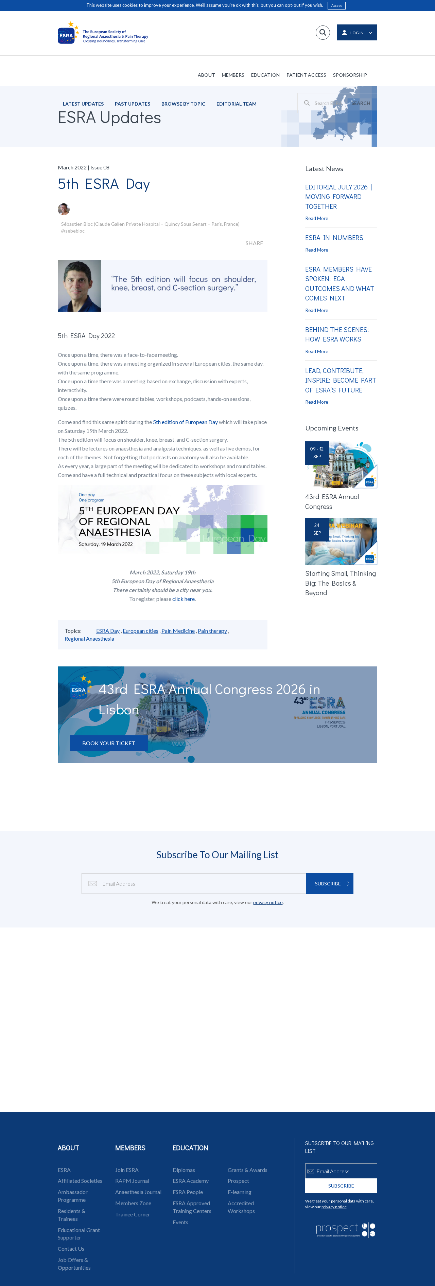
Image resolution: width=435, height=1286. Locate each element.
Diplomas (184, 1169)
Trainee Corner (132, 1214)
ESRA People (188, 1192)
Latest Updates (83, 104)
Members (233, 75)
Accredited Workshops (241, 1207)
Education (265, 75)
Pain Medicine (178, 630)
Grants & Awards (247, 1169)
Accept (336, 5)
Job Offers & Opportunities (74, 1263)
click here (183, 598)
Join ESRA (127, 1169)
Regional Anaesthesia (89, 638)
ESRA (64, 1169)
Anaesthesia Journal (138, 1192)
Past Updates (132, 104)
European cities (140, 630)
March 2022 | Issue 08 (83, 167)
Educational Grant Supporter (79, 1234)
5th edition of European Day (185, 422)
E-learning (239, 1192)
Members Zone (133, 1203)
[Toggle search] (323, 32)
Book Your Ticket (108, 743)
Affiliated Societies (80, 1180)
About (206, 75)
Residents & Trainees (71, 1215)
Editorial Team (236, 104)
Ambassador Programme (73, 1196)
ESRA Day (108, 630)
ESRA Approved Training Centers (192, 1207)
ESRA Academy (191, 1180)
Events (180, 1222)
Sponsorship (350, 75)
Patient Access (306, 75)
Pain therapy (212, 630)
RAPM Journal (132, 1180)
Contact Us (71, 1248)
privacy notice (268, 902)
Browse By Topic (183, 104)
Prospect (238, 1180)
